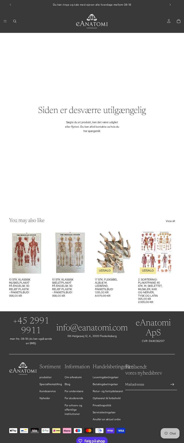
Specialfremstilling (50, 384)
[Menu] (5, 21)
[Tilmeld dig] (172, 384)
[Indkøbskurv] (179, 21)
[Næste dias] (41, 252)
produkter (45, 377)
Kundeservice (47, 391)
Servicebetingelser (104, 412)
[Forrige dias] (14, 252)
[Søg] (15, 21)
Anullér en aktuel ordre (107, 419)
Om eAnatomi (73, 377)
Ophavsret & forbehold (106, 398)
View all (170, 221)
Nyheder (44, 398)
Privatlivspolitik (102, 405)
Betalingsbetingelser (105, 384)
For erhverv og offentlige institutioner (73, 410)
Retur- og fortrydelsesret (108, 391)
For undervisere (74, 391)
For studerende (74, 398)
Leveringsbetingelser (105, 377)
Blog (67, 384)
